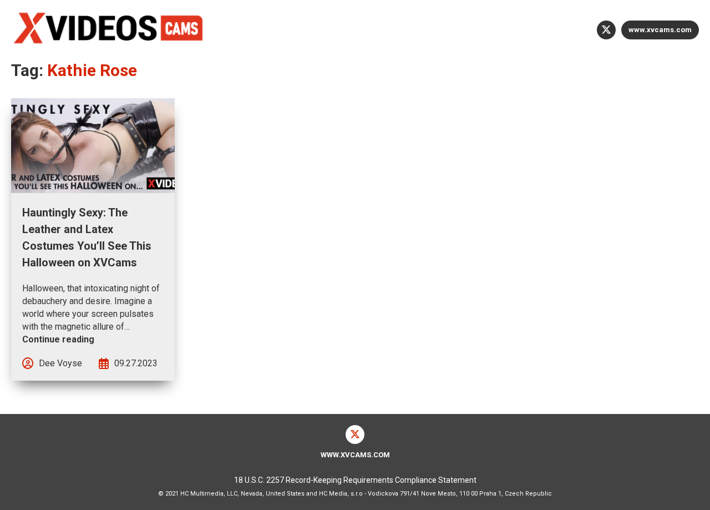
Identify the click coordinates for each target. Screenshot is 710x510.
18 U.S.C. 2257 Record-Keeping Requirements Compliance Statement (355, 480)
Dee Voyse (60, 363)
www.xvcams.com (660, 30)
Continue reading (58, 339)
